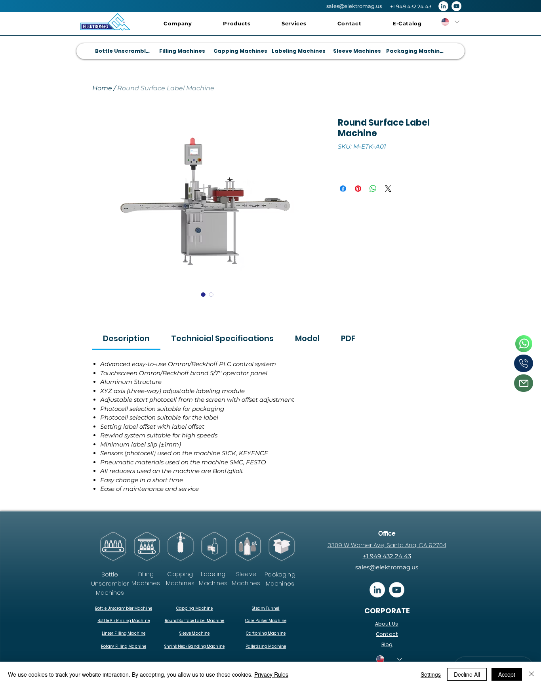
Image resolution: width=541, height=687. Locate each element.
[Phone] (523, 343)
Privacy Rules (271, 674)
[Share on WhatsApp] (373, 188)
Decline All (467, 674)
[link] (126, 338)
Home (102, 88)
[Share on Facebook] (343, 188)
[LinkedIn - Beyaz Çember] (443, 6)
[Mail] (523, 383)
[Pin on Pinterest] (358, 188)
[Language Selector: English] (450, 22)
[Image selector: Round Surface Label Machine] (203, 294)
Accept (506, 674)
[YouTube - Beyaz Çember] (456, 6)
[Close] (531, 674)
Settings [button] (431, 674)
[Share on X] (388, 188)
